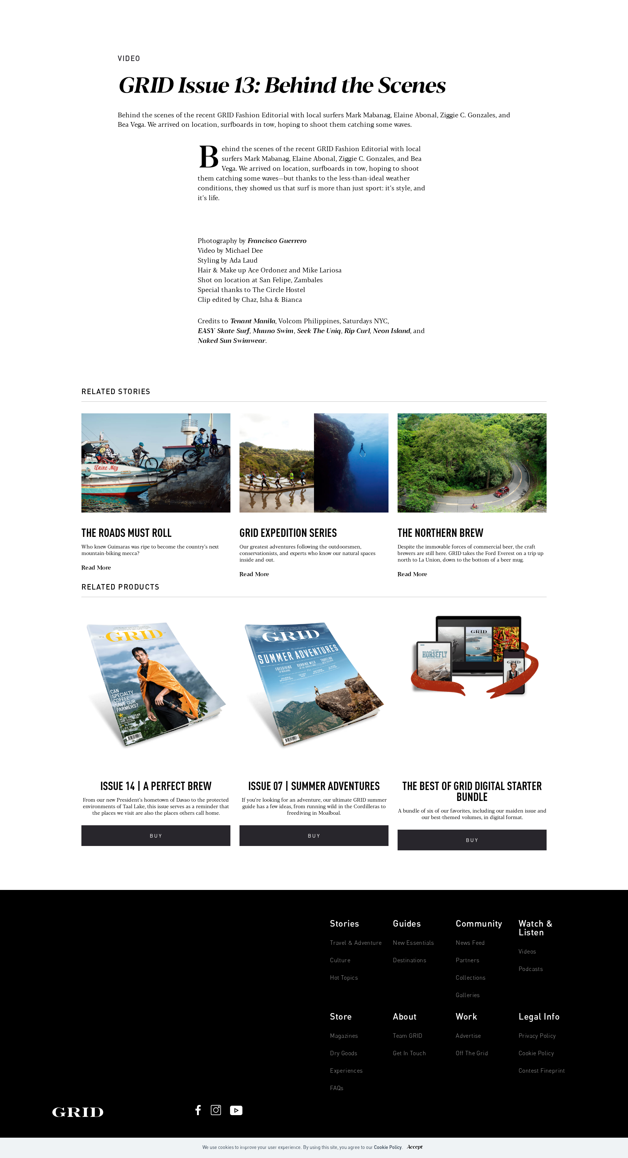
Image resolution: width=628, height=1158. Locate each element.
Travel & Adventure (356, 942)
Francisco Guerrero (277, 241)
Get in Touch (409, 1053)
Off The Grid (472, 1053)
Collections (471, 977)
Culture (340, 960)
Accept (414, 1147)
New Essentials (413, 942)
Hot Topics (344, 977)
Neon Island (391, 331)
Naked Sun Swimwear (231, 341)
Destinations (409, 960)
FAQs (337, 1088)
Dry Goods (344, 1053)
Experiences (346, 1070)
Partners (467, 960)
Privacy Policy (537, 1035)
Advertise (468, 1035)
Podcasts (531, 968)
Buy (156, 836)
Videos (527, 951)
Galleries (468, 995)
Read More (96, 568)
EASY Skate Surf (223, 331)
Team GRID (408, 1035)
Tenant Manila (252, 321)
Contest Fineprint (542, 1070)
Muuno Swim (273, 331)
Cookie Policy (388, 1147)
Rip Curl (357, 331)
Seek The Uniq (319, 331)
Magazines (344, 1035)
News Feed (470, 942)
